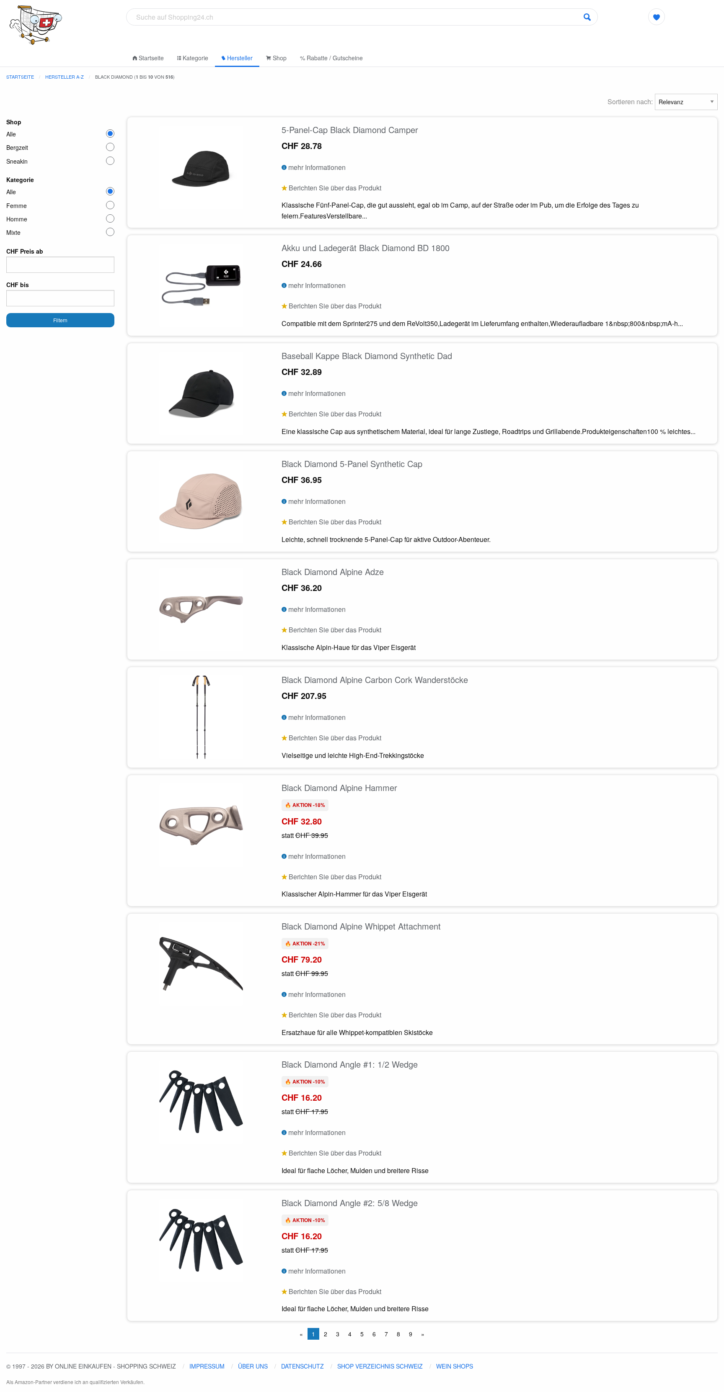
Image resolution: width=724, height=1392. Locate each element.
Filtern (60, 320)
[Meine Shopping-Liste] (657, 16)
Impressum (207, 1366)
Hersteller (239, 58)
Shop (279, 58)
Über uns (253, 1366)
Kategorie (194, 58)
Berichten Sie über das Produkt (334, 188)
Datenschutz (302, 1366)
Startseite (150, 58)
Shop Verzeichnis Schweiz (380, 1366)
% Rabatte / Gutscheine (331, 58)
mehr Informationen (316, 167)
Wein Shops (454, 1366)
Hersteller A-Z (64, 76)
